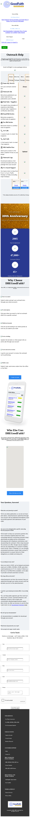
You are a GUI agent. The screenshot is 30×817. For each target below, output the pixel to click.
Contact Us (7, 754)
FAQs (6, 751)
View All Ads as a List (15, 493)
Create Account (15, 377)
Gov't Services (14, 21)
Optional (24, 151)
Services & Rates (14, 19)
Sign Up (4, 47)
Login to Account (8, 735)
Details (16, 185)
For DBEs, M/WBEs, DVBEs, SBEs (12, 722)
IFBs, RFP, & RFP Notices (10, 768)
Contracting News (18, 31)
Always (25, 86)
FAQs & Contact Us (7, 42)
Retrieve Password (9, 741)
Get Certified (13, 32)
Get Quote (21, 19)
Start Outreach (5, 19)
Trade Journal (21, 32)
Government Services (18, 605)
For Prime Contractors (10, 719)
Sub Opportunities (8, 31)
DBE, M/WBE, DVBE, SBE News (11, 762)
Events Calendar (8, 765)
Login (23, 38)
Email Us (15, 42)
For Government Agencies (10, 725)
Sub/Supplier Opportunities (10, 779)
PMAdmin (21, 21)
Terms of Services (8, 792)
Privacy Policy (8, 795)
